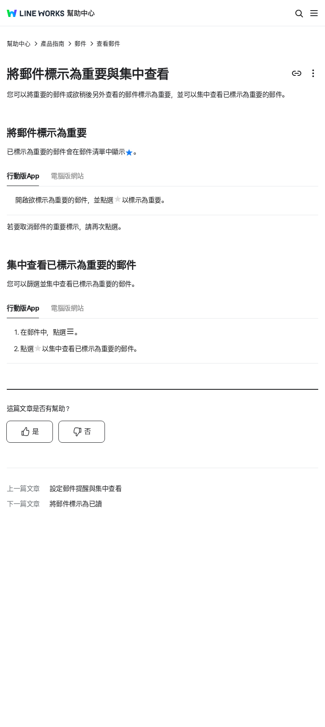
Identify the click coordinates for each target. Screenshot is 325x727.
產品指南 (52, 43)
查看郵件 (108, 43)
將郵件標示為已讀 (76, 504)
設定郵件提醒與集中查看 (86, 489)
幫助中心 (18, 43)
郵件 (80, 43)
